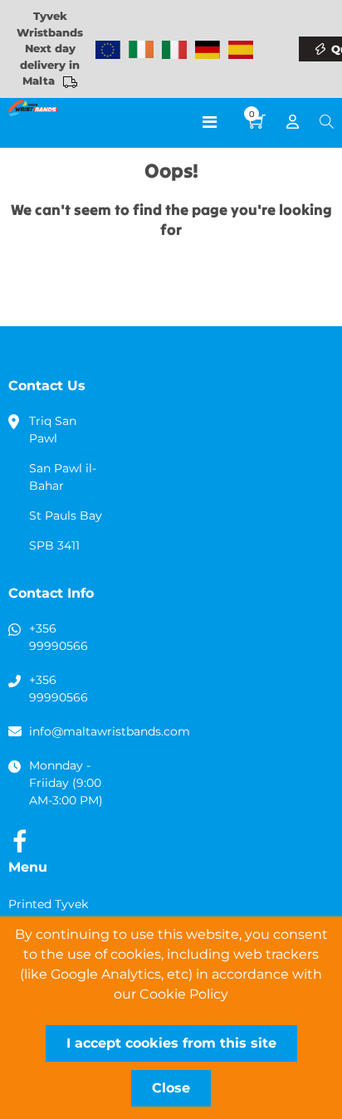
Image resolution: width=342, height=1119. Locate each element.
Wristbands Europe (107, 50)
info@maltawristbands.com (109, 731)
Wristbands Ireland (141, 50)
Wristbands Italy (174, 50)
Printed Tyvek (48, 904)
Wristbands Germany (207, 50)
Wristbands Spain (240, 50)
